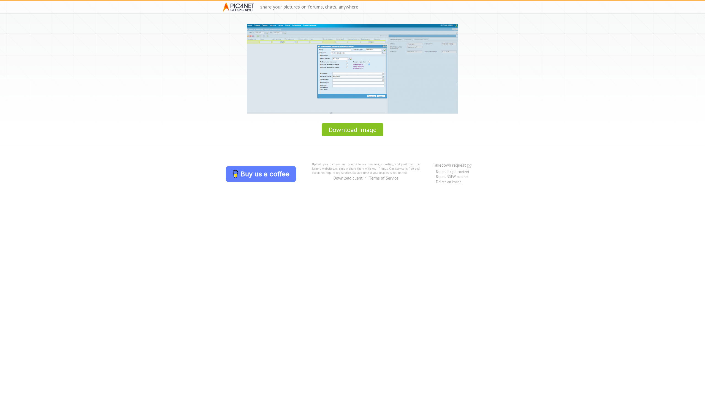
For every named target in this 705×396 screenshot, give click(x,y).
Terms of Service (383, 178)
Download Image (352, 129)
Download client (348, 178)
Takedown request (450, 165)
